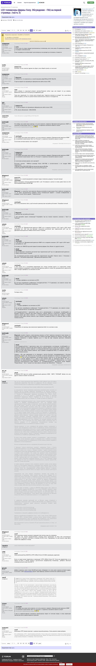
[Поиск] (84, 2)
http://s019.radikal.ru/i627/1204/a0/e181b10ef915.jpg (25, 508)
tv (18, 20)
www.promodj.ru (28, 571)
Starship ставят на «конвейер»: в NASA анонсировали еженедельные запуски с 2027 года (84, 166)
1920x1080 (9, 20)
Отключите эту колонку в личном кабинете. (82, 245)
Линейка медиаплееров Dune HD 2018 (83, 50)
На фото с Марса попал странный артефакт (84, 153)
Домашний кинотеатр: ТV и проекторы (9, 7)
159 (36, 30)
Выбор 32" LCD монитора (80, 73)
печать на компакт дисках (80, 235)
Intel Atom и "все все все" (80, 57)
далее (39, 30)
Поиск (47, 659)
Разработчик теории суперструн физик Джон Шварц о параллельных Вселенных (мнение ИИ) (85, 124)
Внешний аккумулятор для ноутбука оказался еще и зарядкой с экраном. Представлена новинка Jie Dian (85, 156)
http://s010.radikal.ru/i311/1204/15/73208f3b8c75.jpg (25, 510)
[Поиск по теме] (68, 31)
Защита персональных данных (52, 660)
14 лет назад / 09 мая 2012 (21, 43)
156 (28, 30)
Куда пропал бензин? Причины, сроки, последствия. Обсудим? (83, 35)
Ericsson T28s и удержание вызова (82, 226)
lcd (19, 20)
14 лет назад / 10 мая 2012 (21, 275)
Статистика (54, 659)
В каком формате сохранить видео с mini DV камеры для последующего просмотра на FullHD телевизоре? (84, 67)
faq (15, 20)
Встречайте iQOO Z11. (88, 9)
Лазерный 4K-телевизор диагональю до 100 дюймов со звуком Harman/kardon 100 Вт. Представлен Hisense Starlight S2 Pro (84, 160)
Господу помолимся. (79, 69)
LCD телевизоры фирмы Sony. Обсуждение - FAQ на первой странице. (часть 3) (31, 11)
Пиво (76, 71)
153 (21, 30)
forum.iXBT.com (55, 662)
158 (34, 30)
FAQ (50, 659)
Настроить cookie (41, 660)
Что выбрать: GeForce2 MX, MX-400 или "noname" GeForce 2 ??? (83, 221)
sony (22, 20)
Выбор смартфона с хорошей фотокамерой (84, 53)
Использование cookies (32, 660)
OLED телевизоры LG (79, 43)
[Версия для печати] (66, 31)
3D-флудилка (78, 29)
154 (23, 30)
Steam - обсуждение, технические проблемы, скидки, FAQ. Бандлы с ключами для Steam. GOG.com (85, 40)
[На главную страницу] (6, 2)
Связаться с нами (31, 659)
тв (16, 20)
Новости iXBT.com (77, 133)
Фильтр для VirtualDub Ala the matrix (84, 127)
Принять (62, 664)
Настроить (69, 664)
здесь (13, 17)
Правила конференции (40, 659)
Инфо (69, 43)
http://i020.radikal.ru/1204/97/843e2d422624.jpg (24, 507)
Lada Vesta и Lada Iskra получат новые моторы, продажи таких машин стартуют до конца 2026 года (84, 146)
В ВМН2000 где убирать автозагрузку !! (83, 228)
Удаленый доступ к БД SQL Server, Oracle (83, 231)
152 (18, 30)
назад (8, 30)
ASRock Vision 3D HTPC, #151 (28, 592)
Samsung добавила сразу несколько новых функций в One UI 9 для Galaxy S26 (84, 170)
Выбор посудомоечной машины (82, 32)
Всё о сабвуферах (79, 55)
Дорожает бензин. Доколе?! (81, 59)
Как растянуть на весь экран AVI (82, 234)
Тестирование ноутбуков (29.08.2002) (83, 240)
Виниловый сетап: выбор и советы (82, 31)
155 (26, 30)
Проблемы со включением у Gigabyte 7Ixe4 (84, 241)
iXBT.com (29, 662)
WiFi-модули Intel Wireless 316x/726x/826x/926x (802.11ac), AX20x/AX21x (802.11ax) (85, 37)
